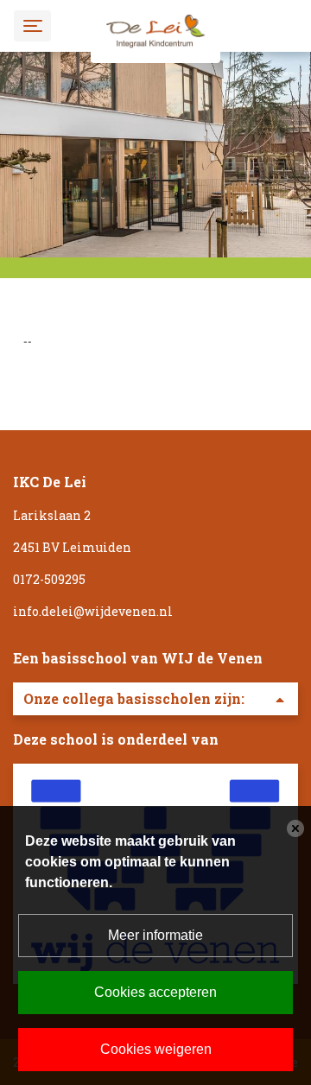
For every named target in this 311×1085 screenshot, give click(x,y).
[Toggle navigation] (32, 25)
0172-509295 (49, 579)
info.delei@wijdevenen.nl (93, 611)
